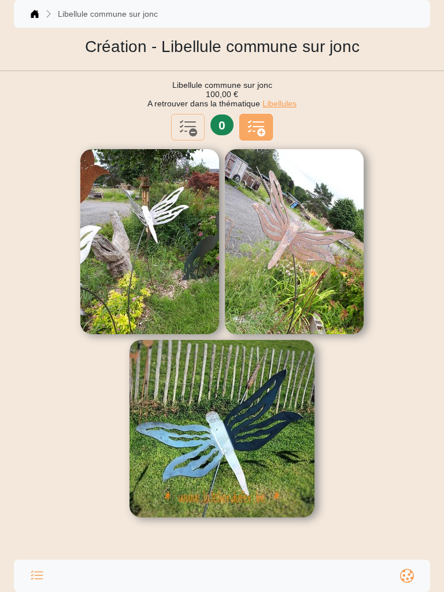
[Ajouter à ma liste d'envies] (256, 127)
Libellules (279, 103)
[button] (37, 576)
